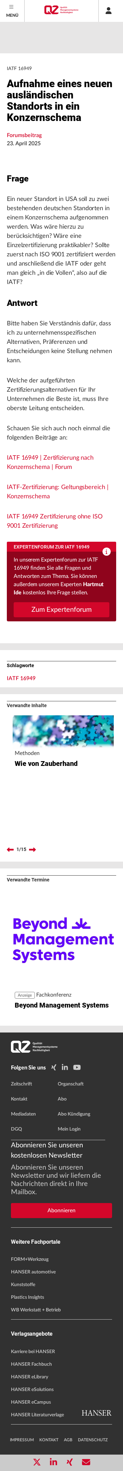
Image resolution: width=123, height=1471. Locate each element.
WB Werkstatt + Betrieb (36, 1310)
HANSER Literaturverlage (37, 1415)
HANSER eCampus (31, 1402)
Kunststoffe (23, 1284)
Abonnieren (61, 1210)
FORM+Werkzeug (30, 1259)
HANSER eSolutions (32, 1389)
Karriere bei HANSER (33, 1351)
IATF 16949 (21, 678)
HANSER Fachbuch (31, 1364)
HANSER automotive (33, 1272)
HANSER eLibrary (29, 1377)
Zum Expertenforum (61, 609)
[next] (32, 850)
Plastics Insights (27, 1297)
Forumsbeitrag (24, 135)
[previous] (10, 850)
